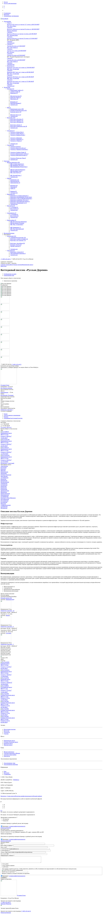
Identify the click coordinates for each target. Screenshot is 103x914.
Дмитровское (4, 466)
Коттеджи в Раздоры (16, 119)
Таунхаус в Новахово (16, 138)
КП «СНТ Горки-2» (12, 47)
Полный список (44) (6, 598)
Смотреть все (10, 43)
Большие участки (15, 244)
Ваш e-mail (4, 847)
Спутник (8, 633)
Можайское (4, 492)
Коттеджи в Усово (16, 125)
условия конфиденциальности (17, 826)
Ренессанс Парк (15, 97)
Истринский (4, 395)
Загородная (7, 87)
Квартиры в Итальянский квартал (20, 201)
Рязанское (3, 503)
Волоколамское (5, 482)
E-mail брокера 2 (5, 850)
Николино (14, 93)
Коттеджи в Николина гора (18, 126)
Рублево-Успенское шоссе (18, 110)
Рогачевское (4, 502)
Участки (10, 44)
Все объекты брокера (6, 388)
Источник (3, 854)
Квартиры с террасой (17, 252)
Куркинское (4, 489)
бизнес (6, 414)
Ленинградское (5, 490)
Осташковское (4, 496)
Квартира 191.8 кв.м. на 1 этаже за (20, 77)
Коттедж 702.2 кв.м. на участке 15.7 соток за (23, 24)
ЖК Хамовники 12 (15, 227)
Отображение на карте (10, 274)
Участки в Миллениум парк (18, 155)
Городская (6, 161)
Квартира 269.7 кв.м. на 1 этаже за (20, 72)
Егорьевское (4, 485)
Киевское (3, 469)
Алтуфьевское (4, 477)
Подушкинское (5, 499)
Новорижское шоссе (17, 109)
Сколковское (4, 506)
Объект (3, 852)
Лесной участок (15, 246)
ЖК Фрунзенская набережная (18, 221)
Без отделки (14, 208)
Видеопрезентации (9, 233)
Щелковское (4, 508)
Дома (9, 23)
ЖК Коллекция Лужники (17, 223)
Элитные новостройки (10, 754)
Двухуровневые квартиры (18, 253)
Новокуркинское (5, 493)
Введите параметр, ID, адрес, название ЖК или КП (30, 832)
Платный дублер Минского (8, 498)
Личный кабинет (37, 796)
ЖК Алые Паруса (15, 172)
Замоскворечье (15, 182)
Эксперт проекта (5, 908)
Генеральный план (9, 275)
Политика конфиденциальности (24, 796)
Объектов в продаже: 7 (7, 409)
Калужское (4, 467)
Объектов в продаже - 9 (7, 626)
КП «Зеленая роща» (12, 35)
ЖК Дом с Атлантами (13, 69)
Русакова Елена (5, 385)
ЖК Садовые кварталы (17, 164)
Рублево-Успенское (6, 474)
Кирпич (6, 416)
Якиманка (13, 185)
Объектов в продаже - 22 (7, 610)
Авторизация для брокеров (11, 16)
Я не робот (6, 864)
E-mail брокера (5, 848)
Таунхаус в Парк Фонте (17, 133)
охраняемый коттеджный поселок (13, 418)
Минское (3, 470)
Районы (9, 178)
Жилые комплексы (13, 162)
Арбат (12, 188)
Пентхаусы (11, 205)
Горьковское (4, 483)
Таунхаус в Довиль (16, 140)
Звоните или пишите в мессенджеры (11, 911)
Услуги (6, 2)
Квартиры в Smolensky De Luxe (19, 200)
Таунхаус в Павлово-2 (16, 139)
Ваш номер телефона (7, 845)
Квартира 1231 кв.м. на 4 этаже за (20, 67)
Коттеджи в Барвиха (16, 120)
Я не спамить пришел (8, 865)
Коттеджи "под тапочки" (18, 240)
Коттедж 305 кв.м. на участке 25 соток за (22, 38)
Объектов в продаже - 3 (7, 644)
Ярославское (4, 476)
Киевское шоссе (15, 112)
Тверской (13, 187)
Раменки (13, 191)
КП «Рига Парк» (11, 26)
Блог (5, 771)
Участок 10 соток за (16, 46)
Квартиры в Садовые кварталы (19, 195)
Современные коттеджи (18, 237)
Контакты (6, 14)
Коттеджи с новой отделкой (19, 239)
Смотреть (9, 27)
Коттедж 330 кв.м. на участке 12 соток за (22, 33)
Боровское (3, 479)
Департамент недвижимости (9, 817)
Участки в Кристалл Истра (18, 148)
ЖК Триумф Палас (16, 175)
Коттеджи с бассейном (17, 243)
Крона (7, 615)
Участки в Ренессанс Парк (18, 158)
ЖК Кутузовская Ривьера (17, 169)
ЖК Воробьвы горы (16, 171)
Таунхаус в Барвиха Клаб (17, 135)
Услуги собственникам (10, 3)
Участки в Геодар (15, 146)
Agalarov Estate (15, 91)
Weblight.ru (16, 779)
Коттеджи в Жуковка (16, 122)
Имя (2, 843)
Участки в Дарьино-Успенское (19, 149)
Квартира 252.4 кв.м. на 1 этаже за (20, 81)
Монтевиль (14, 99)
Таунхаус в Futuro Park (17, 132)
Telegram (8, 827)
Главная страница (5, 264)
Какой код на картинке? (9, 871)
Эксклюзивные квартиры (11, 764)
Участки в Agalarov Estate (18, 152)
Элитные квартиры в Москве (12, 753)
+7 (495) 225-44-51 (6, 259)
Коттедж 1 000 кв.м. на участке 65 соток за (23, 29)
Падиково (11, 395)
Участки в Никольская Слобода (19, 153)
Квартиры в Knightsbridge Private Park (21, 197)
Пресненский (14, 181)
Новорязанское (5, 495)
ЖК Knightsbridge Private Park (18, 166)
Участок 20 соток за (16, 60)
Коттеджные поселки (10, 729)
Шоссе (9, 107)
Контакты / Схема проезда (8, 796)
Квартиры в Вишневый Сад (18, 203)
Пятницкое (4, 473)
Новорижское (4, 392)
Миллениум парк (15, 96)
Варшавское (4, 480)
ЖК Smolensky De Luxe (17, 165)
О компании (7, 13)
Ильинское (4, 486)
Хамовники (14, 179)
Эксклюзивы (7, 21)
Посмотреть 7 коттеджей (7, 463)
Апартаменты (11, 213)
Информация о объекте (7, 855)
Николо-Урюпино (12, 30)
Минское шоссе (15, 114)
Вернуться (3, 266)
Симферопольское (6, 505)
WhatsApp (3, 827)
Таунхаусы (11, 130)
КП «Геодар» (10, 52)
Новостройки (11, 220)
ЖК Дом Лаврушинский (17, 229)
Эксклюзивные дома (9, 763)
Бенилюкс (13, 101)
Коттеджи (11, 117)
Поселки (10, 88)
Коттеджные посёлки (16, 264)
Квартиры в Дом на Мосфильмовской (21, 198)
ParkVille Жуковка (15, 103)
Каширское (4, 487)
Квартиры (10, 66)
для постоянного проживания (12, 415)
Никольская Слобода (16, 90)
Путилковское (4, 500)
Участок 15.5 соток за (16, 50)
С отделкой (14, 207)
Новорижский (10, 599)
